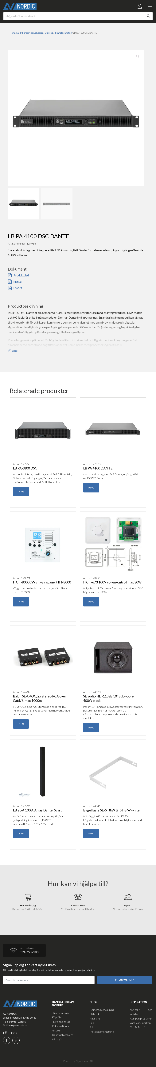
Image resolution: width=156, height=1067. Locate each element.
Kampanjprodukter (141, 1018)
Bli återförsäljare (62, 1013)
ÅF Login (57, 1039)
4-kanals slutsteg (63, 32)
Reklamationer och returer (63, 1028)
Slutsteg (49, 32)
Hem (12, 32)
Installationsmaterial (102, 1031)
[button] (137, 56)
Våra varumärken (140, 1022)
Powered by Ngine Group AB (78, 1061)
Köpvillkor (58, 1017)
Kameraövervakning (102, 1009)
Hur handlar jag (61, 1021)
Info (21, 491)
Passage (95, 1018)
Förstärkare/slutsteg (32, 32)
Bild (92, 1027)
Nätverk (94, 1014)
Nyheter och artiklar (141, 1012)
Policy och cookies (62, 1034)
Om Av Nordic (138, 1027)
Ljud (18, 32)
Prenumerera (125, 979)
